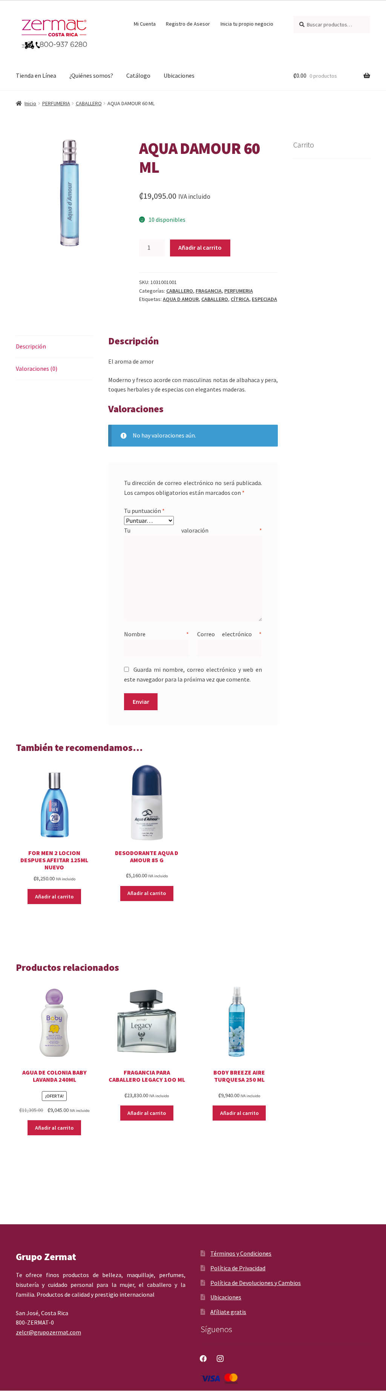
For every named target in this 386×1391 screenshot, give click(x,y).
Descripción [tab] (31, 346)
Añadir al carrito (200, 247)
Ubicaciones (179, 75)
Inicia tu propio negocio (247, 23)
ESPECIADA (264, 299)
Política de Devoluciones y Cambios (255, 1283)
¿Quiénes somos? (91, 75)
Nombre (156, 634)
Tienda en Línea (36, 75)
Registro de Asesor (188, 23)
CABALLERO (89, 103)
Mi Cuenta (145, 23)
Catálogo (138, 75)
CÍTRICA (240, 299)
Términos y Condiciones (240, 1253)
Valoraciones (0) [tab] (36, 368)
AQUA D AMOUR (181, 299)
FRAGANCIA (209, 290)
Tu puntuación (144, 510)
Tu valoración (193, 530)
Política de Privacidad (237, 1268)
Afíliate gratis (228, 1312)
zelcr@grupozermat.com (48, 1332)
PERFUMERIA (56, 103)
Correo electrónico (229, 634)
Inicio (30, 103)
